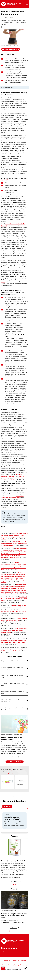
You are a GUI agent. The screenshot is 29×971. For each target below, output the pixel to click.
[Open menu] (3, 968)
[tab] (13, 884)
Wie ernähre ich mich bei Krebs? (13, 861)
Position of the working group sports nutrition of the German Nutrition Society (14, 630)
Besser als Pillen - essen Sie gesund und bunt (11, 738)
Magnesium (11, 476)
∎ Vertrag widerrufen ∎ (20, 965)
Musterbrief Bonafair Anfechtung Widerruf (11, 818)
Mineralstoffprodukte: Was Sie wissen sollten (12, 676)
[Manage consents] (25, 967)
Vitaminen (21, 476)
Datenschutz (6, 961)
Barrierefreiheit (6, 965)
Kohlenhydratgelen (9, 480)
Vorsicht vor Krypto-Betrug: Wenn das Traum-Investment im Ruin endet (14, 916)
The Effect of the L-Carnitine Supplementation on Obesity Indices (14, 598)
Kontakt (23, 961)
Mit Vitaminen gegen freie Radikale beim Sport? (12, 692)
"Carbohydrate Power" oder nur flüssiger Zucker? (12, 684)
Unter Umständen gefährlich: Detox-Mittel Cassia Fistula (13, 709)
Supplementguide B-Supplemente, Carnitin (13, 612)
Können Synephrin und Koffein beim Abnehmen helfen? (11, 701)
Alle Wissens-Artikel (14, 762)
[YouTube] (2, 951)
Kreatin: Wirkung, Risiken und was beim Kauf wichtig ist (12, 668)
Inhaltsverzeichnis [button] (7, 87)
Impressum (16, 961)
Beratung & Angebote (9, 49)
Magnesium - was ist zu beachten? (10, 661)
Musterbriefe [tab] (7, 806)
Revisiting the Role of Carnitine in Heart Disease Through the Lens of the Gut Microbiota (14, 543)
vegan (3, 282)
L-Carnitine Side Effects (19, 605)
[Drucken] (1, 27)
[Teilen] (4, 27)
